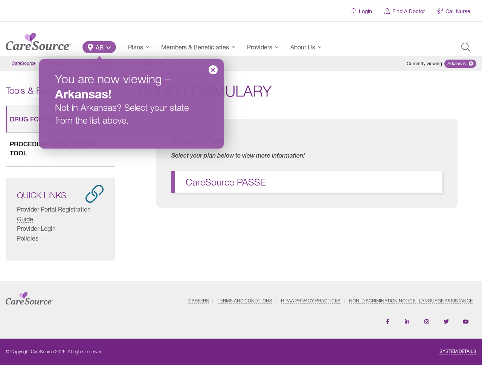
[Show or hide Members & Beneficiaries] (235, 47)
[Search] (465, 47)
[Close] (213, 70)
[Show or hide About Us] (322, 47)
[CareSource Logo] (38, 40)
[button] (99, 47)
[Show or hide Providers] (279, 47)
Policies (27, 238)
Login (365, 11)
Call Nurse (457, 11)
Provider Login (36, 228)
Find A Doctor (408, 11)
